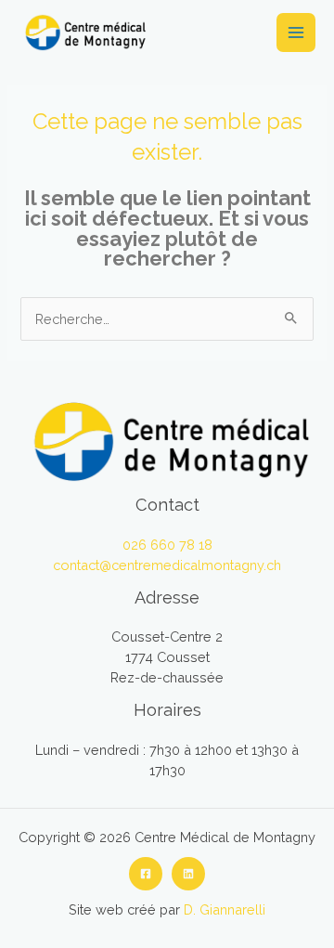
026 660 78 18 (167, 544)
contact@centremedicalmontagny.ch (167, 565)
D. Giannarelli (224, 909)
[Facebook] (145, 873)
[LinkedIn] (188, 873)
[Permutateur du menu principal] (295, 32)
